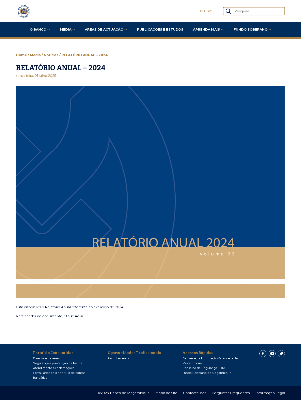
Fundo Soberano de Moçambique (206, 372)
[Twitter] (281, 353)
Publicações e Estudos (160, 29)
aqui (79, 316)
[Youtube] (272, 353)
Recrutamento (118, 358)
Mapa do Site (166, 393)
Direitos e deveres (46, 358)
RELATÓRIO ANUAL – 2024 (84, 55)
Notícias (51, 55)
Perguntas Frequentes (231, 393)
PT (209, 11)
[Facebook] (262, 353)
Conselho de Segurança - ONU (204, 368)
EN (202, 11)
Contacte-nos (194, 393)
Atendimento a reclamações (53, 368)
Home (22, 55)
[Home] (24, 11)
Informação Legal (270, 393)
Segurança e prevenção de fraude (57, 363)
